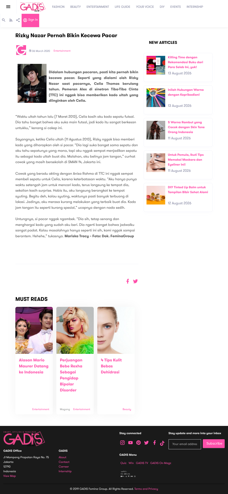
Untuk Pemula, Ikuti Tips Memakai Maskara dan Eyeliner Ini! (186, 159)
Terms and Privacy (146, 489)
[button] (135, 281)
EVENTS (175, 7)
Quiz (123, 463)
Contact (64, 462)
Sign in (32, 20)
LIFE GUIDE (122, 7)
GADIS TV (142, 463)
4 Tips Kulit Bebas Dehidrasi (111, 366)
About (62, 457)
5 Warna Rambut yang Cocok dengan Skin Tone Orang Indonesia (186, 127)
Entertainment (62, 51)
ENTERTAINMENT (98, 7)
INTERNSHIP (195, 7)
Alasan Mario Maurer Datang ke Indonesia (34, 366)
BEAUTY (75, 7)
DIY (162, 7)
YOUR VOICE (145, 7)
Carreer (64, 466)
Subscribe (214, 443)
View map (9, 476)
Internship (65, 471)
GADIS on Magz (160, 463)
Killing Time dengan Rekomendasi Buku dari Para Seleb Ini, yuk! (185, 62)
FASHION (58, 7)
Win (131, 463)
